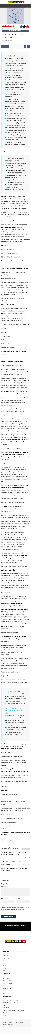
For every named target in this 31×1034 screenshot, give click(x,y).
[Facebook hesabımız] (4, 1031)
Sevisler (5, 42)
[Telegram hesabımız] (20, 1031)
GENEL (4, 28)
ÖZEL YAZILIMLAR (7, 38)
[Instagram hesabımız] (12, 1031)
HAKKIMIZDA (5, 48)
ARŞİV (4, 35)
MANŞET (4, 18)
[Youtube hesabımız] (16, 1031)
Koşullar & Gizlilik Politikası (11, 45)
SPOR (3, 32)
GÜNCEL (4, 22)
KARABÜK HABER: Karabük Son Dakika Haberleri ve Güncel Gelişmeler (12, 14)
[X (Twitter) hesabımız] (8, 1031)
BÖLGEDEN (5, 25)
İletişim (4, 52)
